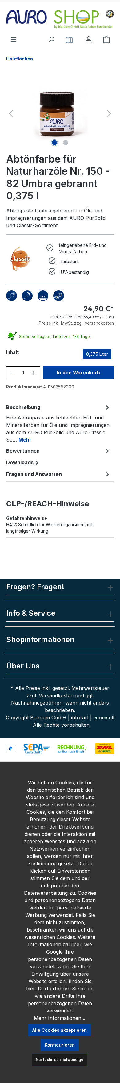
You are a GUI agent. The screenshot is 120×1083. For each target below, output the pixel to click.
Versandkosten (56, 695)
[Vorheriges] (10, 114)
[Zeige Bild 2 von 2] (65, 142)
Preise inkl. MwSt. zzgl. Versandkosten (76, 323)
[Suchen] (51, 37)
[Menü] (13, 37)
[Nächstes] (109, 114)
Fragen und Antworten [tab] (34, 474)
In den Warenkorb (78, 372)
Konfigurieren (60, 1044)
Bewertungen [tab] (23, 451)
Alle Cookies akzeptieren (59, 1030)
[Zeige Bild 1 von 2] (54, 142)
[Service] (69, 39)
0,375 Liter (97, 354)
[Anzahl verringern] (12, 373)
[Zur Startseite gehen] (60, 19)
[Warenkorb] (106, 39)
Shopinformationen (40, 639)
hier (30, 988)
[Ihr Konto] (88, 39)
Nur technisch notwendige (59, 1059)
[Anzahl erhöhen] (33, 373)
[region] (60, 113)
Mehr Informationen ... (60, 1018)
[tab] (58, 423)
